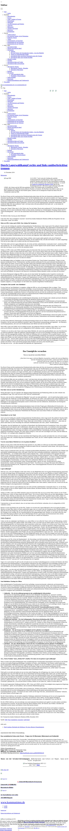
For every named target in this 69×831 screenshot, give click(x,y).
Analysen (9, 25)
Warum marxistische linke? (14, 48)
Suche (9, 13)
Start (5, 11)
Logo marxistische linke (17, 74)
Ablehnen (9, 828)
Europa (9, 18)
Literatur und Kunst (12, 28)
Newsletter (7, 82)
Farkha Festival (11, 34)
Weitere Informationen (6, 830)
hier (38, 765)
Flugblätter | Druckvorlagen (18, 76)
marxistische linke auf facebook (15, 63)
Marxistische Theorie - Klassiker (19, 68)
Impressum (10, 79)
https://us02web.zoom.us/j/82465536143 (32, 753)
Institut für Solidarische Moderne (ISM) (42, 184)
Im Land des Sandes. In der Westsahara (17, 36)
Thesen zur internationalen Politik (20, 54)
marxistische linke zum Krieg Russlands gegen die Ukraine (26, 56)
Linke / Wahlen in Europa (14, 19)
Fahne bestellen (11, 77)
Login (5, 806)
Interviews (10, 30)
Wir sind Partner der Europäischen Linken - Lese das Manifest (27, 53)
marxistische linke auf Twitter (15, 62)
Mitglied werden (11, 59)
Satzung (13, 51)
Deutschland (10, 21)
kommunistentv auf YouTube (15, 40)
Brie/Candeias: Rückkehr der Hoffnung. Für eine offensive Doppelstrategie (24, 727)
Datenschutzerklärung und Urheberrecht (18, 80)
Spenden (9, 60)
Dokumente (10, 50)
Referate (9, 71)
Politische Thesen (12, 37)
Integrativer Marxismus (17, 69)
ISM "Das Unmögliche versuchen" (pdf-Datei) (17, 720)
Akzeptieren (3, 828)
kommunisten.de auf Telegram (15, 44)
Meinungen (10, 27)
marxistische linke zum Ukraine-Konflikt (21, 57)
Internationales (11, 16)
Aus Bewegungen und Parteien (15, 24)
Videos (9, 39)
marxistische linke (12, 47)
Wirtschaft (10, 22)
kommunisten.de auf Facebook (15, 42)
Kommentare (10, 31)
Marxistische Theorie (13, 66)
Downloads (10, 73)
